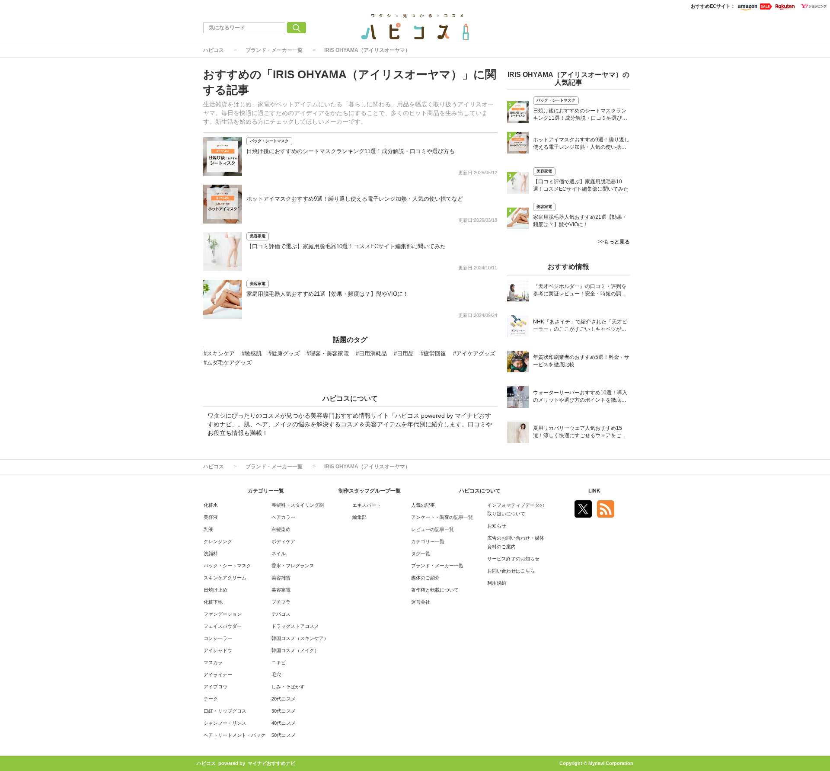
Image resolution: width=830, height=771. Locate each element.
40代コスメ (283, 723)
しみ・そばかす (288, 686)
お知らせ (496, 525)
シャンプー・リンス (225, 723)
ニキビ (278, 662)
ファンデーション (223, 614)
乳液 (208, 529)
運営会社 (420, 602)
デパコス (280, 614)
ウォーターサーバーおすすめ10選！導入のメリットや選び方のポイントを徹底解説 (580, 397)
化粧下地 (213, 602)
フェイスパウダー (223, 626)
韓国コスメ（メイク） (295, 650)
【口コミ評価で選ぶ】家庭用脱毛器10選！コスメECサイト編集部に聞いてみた (346, 246)
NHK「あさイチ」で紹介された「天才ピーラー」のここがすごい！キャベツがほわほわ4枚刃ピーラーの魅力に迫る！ (580, 326)
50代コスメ (283, 735)
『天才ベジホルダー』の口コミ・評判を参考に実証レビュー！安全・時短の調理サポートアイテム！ (579, 290)
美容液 (211, 517)
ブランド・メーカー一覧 (274, 50)
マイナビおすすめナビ (271, 763)
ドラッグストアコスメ (295, 626)
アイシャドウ (218, 650)
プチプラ (280, 602)
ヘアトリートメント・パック (234, 735)
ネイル (278, 553)
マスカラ (213, 662)
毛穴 (276, 674)
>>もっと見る (614, 242)
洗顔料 (211, 553)
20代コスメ (283, 698)
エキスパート (366, 505)
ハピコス (213, 50)
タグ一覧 (420, 553)
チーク (211, 698)
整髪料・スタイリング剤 (297, 505)
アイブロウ (215, 686)
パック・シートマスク (269, 141)
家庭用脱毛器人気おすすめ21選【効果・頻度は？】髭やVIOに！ (327, 294)
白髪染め (280, 529)
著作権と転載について (435, 589)
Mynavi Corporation (610, 763)
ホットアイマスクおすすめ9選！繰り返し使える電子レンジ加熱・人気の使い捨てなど (354, 198)
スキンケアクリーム (225, 577)
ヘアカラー (283, 517)
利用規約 (496, 582)
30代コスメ (283, 710)
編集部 (359, 517)
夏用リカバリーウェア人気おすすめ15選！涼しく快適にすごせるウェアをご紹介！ (579, 432)
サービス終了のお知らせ (513, 558)
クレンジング (218, 541)
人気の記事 (423, 505)
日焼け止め (215, 589)
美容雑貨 (280, 577)
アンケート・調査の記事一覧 (442, 517)
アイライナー (218, 674)
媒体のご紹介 (425, 577)
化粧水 (211, 505)
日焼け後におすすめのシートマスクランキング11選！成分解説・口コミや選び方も (350, 151)
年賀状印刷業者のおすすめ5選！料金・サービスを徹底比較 (581, 361)
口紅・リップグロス (225, 710)
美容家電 (257, 236)
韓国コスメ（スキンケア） (300, 638)
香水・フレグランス (292, 565)
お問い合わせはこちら (511, 570)
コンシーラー (218, 638)
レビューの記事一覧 (432, 529)
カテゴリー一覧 (427, 541)
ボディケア (283, 541)
